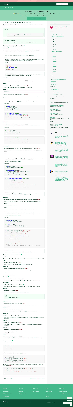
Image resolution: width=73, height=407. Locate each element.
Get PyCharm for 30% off (36, 18)
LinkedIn (47, 394)
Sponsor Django (61, 388)
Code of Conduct (5, 394)
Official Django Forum (54, 113)
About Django (5, 388)
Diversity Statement (6, 396)
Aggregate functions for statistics (57, 51)
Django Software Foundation (7, 393)
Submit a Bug (21, 391)
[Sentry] (52, 135)
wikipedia (10, 365)
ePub (61, 124)
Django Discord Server (54, 109)
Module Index (54, 105)
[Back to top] (71, 405)
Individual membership (22, 394)
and (54, 52)
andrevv (56, 402)
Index (51, 105)
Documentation (8, 8)
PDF (59, 124)
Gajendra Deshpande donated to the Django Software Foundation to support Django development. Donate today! (61, 27)
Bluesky (47, 393)
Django (6, 4)
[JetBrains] (52, 144)
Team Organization (6, 391)
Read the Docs (56, 125)
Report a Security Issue (22, 393)
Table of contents (53, 81)
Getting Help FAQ (35, 388)
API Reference (54, 91)
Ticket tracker (52, 117)
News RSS (47, 396)
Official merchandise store (63, 391)
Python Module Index (54, 84)
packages (56, 92)
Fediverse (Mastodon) (49, 391)
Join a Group (21, 388)
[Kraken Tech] (52, 158)
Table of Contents (61, 105)
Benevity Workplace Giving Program (64, 393)
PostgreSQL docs (5, 25)
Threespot (49, 402)
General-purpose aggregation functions (58, 36)
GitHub (47, 388)
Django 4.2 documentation (55, 89)
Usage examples (54, 72)
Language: (69, 400)
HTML (57, 124)
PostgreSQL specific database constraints (37, 378)
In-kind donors (28, 402)
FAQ (50, 101)
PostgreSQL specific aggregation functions (57, 34)
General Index (53, 82)
